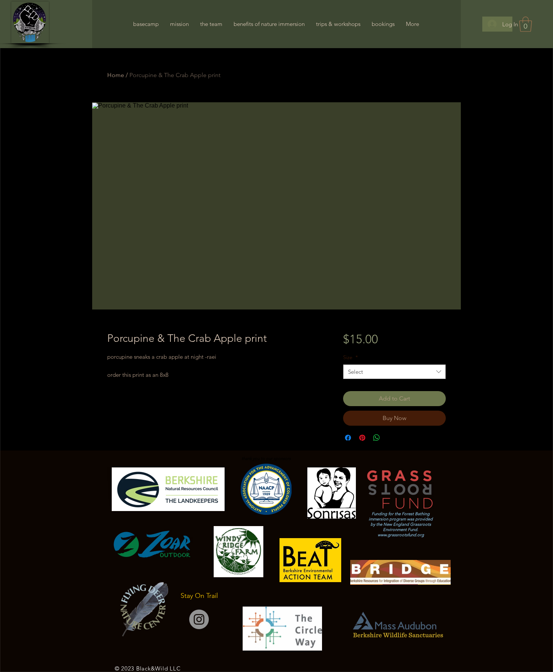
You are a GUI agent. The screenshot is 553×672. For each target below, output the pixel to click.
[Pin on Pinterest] (362, 437)
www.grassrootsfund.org (401, 534)
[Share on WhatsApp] (376, 437)
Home (115, 75)
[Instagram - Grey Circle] (199, 619)
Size (350, 357)
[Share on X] (390, 437)
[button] (525, 24)
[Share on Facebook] (347, 437)
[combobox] (394, 371)
